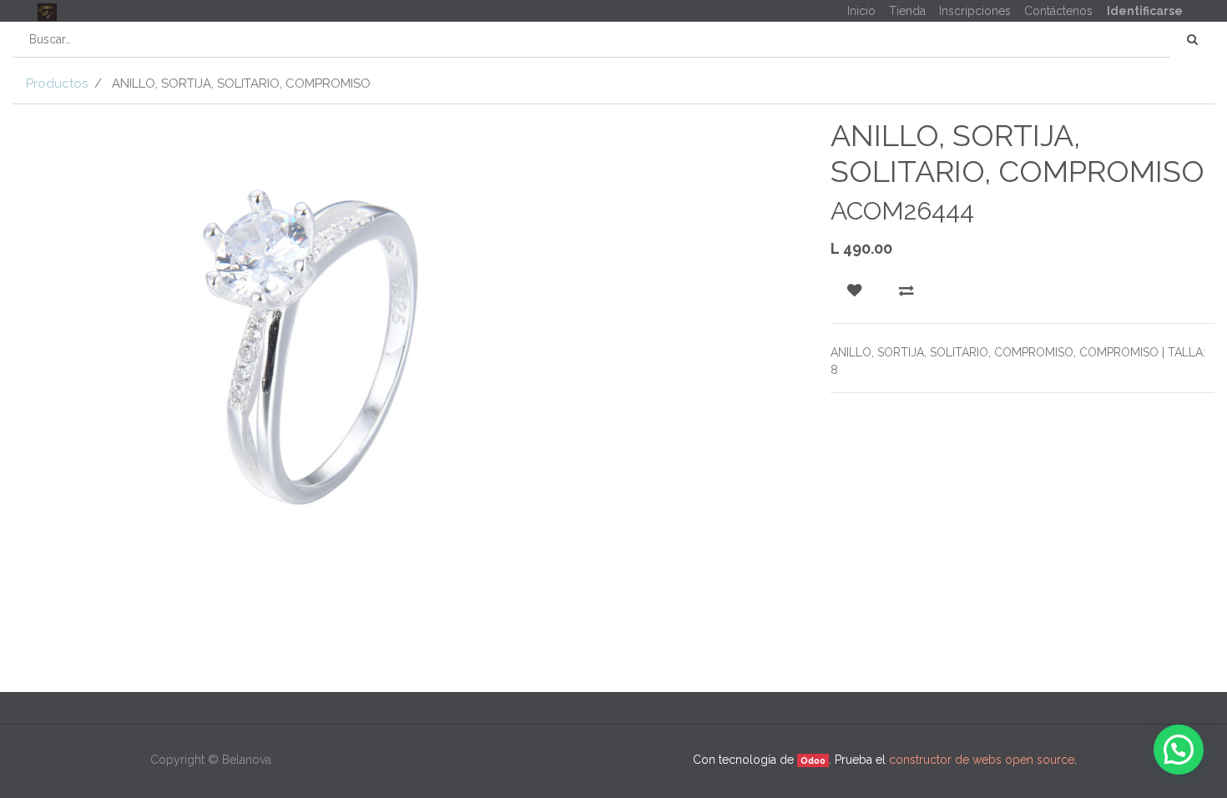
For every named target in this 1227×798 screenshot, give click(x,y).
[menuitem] (861, 11)
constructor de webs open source (981, 759)
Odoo (813, 760)
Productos (57, 83)
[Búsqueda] (1192, 40)
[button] (855, 290)
